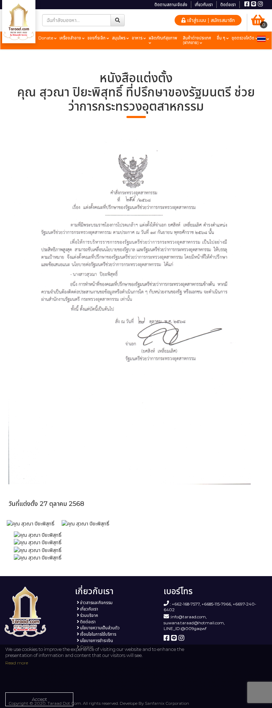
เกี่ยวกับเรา (204, 4)
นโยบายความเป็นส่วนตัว (99, 627)
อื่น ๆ (221, 37)
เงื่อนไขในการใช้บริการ (97, 634)
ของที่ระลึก (97, 37)
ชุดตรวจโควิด (243, 37)
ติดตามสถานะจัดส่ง (170, 4)
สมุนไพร (119, 37)
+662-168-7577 (186, 603)
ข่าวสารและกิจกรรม (96, 602)
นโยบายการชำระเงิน (96, 640)
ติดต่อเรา (228, 4)
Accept (39, 699)
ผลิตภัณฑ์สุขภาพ (163, 37)
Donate (46, 37)
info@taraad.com (188, 616)
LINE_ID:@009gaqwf (185, 628)
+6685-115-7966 (216, 603)
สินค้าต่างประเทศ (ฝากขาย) (197, 40)
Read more (16, 662)
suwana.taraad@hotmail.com (194, 622)
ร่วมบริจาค (88, 615)
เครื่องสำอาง (71, 37)
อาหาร (137, 37)
